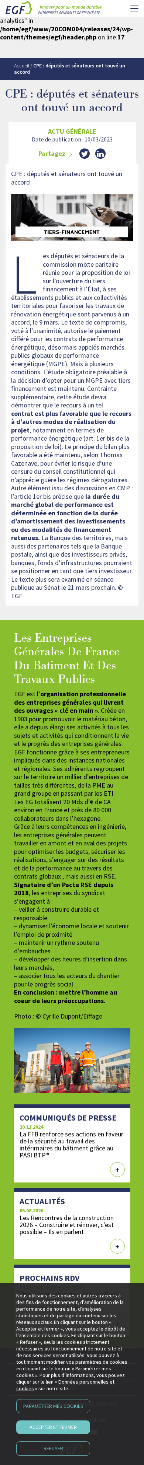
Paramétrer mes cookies (53, 1406)
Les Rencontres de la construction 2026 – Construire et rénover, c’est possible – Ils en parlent (67, 1224)
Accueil (21, 65)
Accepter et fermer (53, 1427)
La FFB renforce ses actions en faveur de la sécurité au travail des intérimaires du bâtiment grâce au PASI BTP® (71, 1144)
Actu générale (72, 131)
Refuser (53, 1448)
